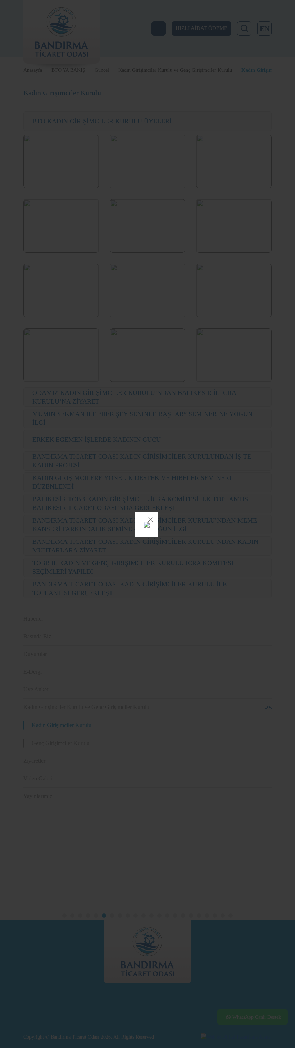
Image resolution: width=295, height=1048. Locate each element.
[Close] (150, 520)
